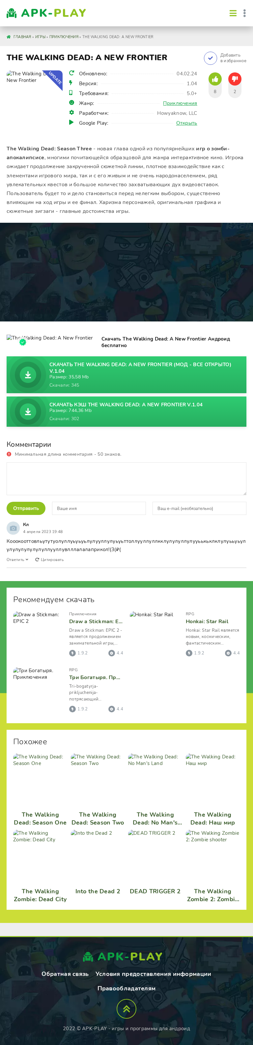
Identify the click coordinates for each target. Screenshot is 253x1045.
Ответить (15, 559)
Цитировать (52, 559)
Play (54, 13)
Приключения (180, 103)
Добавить (233, 58)
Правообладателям (127, 988)
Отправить (26, 508)
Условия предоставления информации (153, 974)
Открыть (186, 123)
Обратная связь (65, 974)
